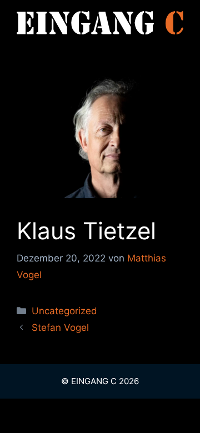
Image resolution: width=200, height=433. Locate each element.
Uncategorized (64, 310)
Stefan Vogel (60, 327)
